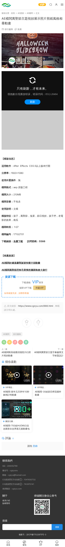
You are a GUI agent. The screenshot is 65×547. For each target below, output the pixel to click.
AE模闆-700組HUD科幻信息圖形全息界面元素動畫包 (16, 427)
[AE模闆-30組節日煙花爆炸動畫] (48, 375)
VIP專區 (8, 387)
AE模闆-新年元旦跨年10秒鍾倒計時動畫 (16, 393)
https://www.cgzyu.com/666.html (35, 306)
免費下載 (18, 241)
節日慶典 (9, 29)
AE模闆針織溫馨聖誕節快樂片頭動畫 (21, 262)
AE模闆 (6, 334)
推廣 (20, 29)
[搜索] (50, 4)
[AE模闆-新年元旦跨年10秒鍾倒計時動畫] (17, 375)
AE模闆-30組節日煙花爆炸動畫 (48, 393)
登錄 (35, 445)
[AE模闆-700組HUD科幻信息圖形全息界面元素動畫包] (17, 409)
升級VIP (39, 287)
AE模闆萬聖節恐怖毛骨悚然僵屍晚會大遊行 (24, 269)
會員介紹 (6, 500)
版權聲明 (6, 503)
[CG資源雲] (6, 4)
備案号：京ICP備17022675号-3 (32, 534)
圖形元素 (9, 421)
